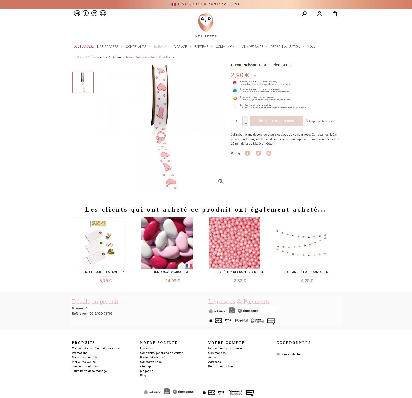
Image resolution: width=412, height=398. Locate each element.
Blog (143, 375)
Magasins (146, 371)
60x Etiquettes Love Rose (105, 271)
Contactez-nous (151, 362)
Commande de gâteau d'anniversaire (97, 348)
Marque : (78, 308)
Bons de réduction (220, 366)
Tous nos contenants (86, 366)
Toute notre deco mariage (89, 371)
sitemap (145, 366)
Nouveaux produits (84, 357)
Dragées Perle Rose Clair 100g (239, 271)
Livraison (146, 348)
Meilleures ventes (84, 362)
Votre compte (226, 342)
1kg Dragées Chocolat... (172, 271)
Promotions (79, 353)
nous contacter (291, 354)
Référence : (80, 313)
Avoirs (212, 357)
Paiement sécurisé (152, 357)
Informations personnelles (225, 348)
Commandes (217, 353)
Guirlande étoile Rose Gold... (307, 271)
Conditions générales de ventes (161, 353)
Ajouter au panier (276, 121)
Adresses (214, 362)
